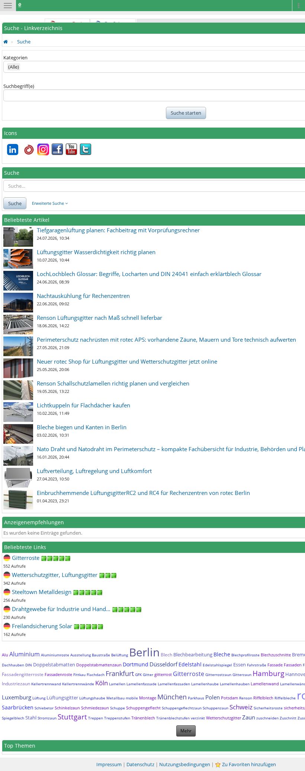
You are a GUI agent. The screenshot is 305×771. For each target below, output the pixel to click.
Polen (212, 697)
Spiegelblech (13, 718)
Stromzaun (47, 718)
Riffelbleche (285, 698)
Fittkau (79, 674)
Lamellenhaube (205, 683)
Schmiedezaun (95, 708)
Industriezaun (16, 683)
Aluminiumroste (55, 654)
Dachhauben (13, 664)
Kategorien (15, 57)
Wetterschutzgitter (223, 718)
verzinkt (198, 718)
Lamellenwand (265, 683)
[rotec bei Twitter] (86, 148)
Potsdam (229, 698)
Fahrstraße (256, 664)
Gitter (148, 674)
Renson (245, 698)
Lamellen (117, 683)
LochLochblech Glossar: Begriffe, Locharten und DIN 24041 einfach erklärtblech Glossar (149, 274)
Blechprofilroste (245, 654)
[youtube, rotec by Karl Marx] (71, 148)
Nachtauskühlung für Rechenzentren (83, 295)
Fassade (275, 664)
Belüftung (119, 654)
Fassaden (293, 664)
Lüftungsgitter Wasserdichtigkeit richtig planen (96, 252)
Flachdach (96, 674)
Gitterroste (188, 674)
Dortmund (135, 664)
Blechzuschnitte (276, 654)
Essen (239, 664)
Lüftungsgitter (62, 697)
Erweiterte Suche (48, 203)
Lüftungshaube (92, 698)
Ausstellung (80, 654)
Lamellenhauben (235, 683)
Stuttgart (72, 717)
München (172, 696)
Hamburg (268, 673)
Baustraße (101, 654)
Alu (5, 654)
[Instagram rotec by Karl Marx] (43, 148)
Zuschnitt (288, 718)
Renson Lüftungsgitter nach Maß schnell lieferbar (99, 317)
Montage (147, 698)
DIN (28, 664)
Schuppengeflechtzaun (182, 708)
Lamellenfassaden (174, 683)
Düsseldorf (163, 664)
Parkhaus (196, 698)
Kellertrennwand (46, 683)
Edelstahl (190, 664)
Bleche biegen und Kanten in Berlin (81, 427)
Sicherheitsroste (268, 708)
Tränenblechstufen (173, 718)
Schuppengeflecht (143, 708)
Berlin (144, 652)
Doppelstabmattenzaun (99, 664)
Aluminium (24, 654)
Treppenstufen (117, 718)
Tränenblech (143, 718)
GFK (138, 674)
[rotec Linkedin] (12, 148)
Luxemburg (16, 697)
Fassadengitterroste (23, 674)
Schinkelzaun (67, 708)
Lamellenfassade (141, 683)
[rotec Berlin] (29, 148)
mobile (132, 698)
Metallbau (115, 698)
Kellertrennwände (78, 683)
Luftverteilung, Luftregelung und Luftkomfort (94, 471)
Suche (23, 41)
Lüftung (38, 698)
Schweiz (241, 707)
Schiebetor (44, 708)
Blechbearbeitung (192, 654)
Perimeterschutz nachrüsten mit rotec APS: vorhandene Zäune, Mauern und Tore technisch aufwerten (166, 339)
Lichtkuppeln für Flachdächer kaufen (83, 405)
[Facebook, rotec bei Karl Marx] (57, 148)
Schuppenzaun (215, 708)
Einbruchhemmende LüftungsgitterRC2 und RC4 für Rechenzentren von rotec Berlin (143, 492)
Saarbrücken (17, 707)
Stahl (30, 717)
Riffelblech (263, 698)
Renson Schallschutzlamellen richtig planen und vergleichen (113, 383)
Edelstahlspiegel (217, 664)
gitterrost (163, 674)
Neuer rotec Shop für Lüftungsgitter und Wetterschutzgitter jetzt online (127, 361)
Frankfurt (120, 673)
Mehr (186, 731)
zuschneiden (267, 718)
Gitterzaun (241, 674)
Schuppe (117, 708)
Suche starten (186, 112)
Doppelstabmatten (54, 664)
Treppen (95, 718)
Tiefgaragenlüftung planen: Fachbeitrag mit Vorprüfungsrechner (118, 230)
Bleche (222, 654)
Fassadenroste (58, 674)
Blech (166, 655)
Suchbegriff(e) (18, 86)
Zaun (248, 717)
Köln (101, 683)
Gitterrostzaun (218, 674)
